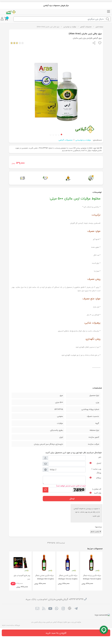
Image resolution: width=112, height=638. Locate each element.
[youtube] (50, 609)
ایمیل (99, 463)
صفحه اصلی (99, 26)
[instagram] (63, 609)
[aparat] (69, 609)
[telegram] (76, 609)
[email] (37, 609)
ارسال (72, 498)
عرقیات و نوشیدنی (69, 26)
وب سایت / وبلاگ (96, 470)
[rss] (44, 609)
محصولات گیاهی (86, 26)
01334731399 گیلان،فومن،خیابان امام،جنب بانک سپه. (54, 599)
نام (100, 457)
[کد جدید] (45, 490)
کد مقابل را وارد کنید (96, 491)
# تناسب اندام (96, 531)
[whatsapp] (56, 609)
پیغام (98, 477)
